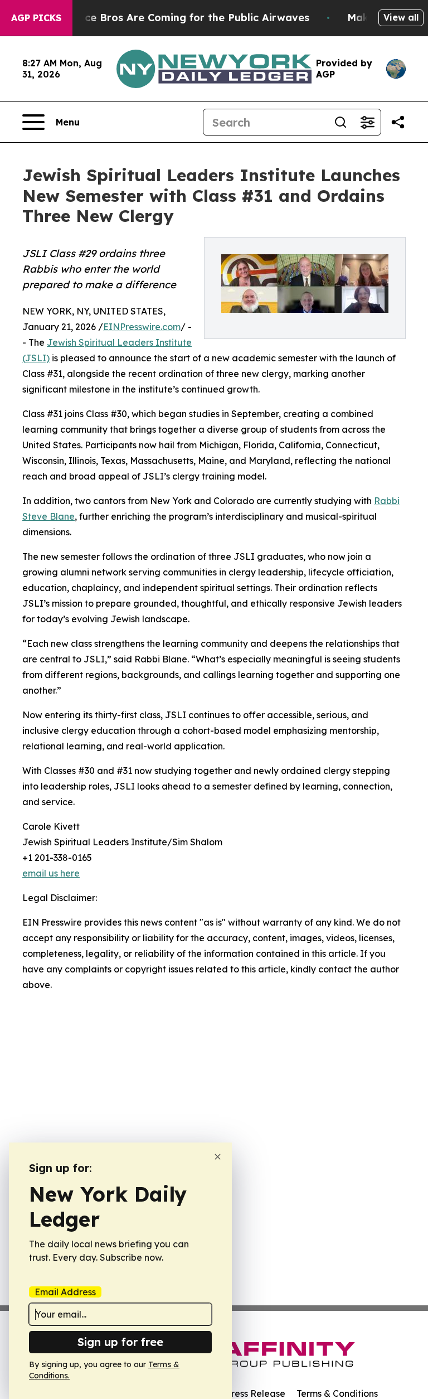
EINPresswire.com (142, 326)
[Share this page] (398, 122)
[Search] (340, 122)
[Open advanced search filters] (367, 122)
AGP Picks (36, 17)
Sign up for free (120, 1342)
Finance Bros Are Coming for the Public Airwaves (183, 17)
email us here (51, 873)
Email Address (65, 1292)
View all (401, 17)
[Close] (217, 1156)
